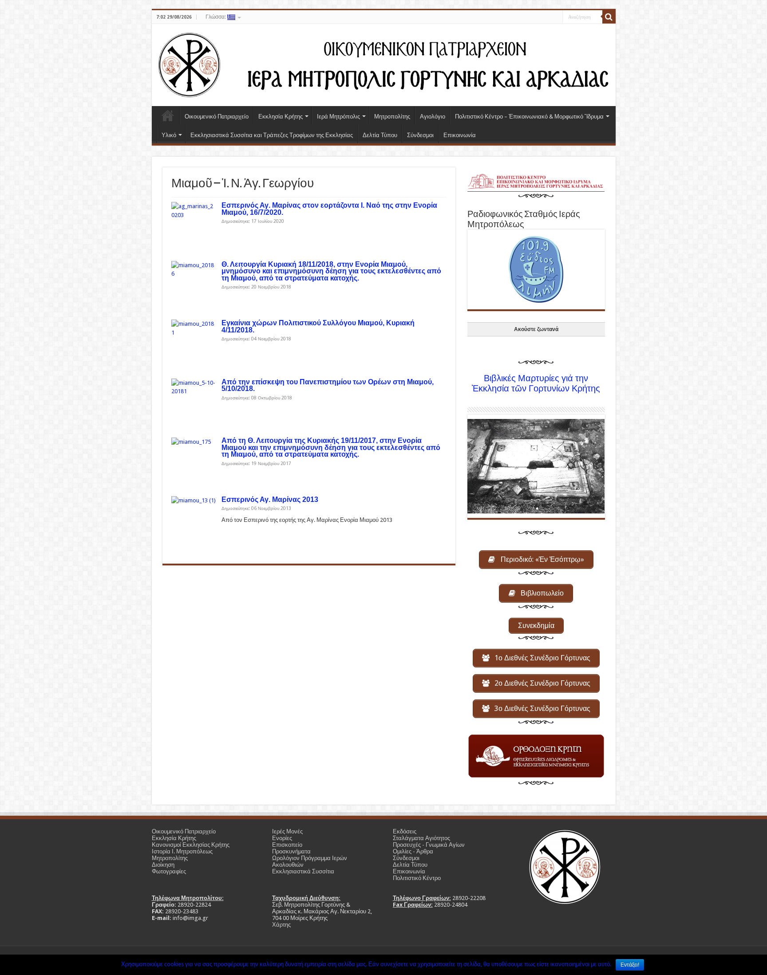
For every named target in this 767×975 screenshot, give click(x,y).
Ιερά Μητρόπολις (338, 116)
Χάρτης (281, 924)
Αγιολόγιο (432, 116)
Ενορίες (282, 838)
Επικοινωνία (459, 135)
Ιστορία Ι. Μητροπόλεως (182, 851)
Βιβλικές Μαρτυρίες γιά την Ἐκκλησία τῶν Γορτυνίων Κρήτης (536, 383)
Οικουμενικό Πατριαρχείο (217, 116)
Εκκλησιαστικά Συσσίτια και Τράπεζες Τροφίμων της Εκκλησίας (271, 135)
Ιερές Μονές (287, 831)
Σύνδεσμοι (420, 135)
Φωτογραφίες (169, 871)
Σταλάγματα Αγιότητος (421, 838)
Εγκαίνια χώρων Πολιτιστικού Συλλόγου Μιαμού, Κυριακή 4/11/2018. (318, 326)
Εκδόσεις (404, 831)
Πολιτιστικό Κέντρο (417, 878)
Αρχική (167, 115)
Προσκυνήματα (291, 851)
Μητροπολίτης (392, 116)
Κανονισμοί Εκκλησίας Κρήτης (190, 844)
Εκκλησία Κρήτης (280, 116)
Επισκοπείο (287, 844)
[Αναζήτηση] (609, 17)
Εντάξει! (630, 965)
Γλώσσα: (216, 17)
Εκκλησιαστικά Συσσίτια (303, 871)
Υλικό (169, 135)
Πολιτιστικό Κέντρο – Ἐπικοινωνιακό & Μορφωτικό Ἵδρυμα (529, 116)
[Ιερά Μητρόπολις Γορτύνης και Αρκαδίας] (383, 63)
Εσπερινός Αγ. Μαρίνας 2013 (269, 499)
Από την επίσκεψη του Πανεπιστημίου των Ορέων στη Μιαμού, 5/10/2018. (327, 385)
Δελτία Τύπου (380, 135)
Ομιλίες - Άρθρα (413, 851)
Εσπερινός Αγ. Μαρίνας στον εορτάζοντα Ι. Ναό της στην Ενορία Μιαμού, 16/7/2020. (329, 208)
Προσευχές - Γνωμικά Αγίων (429, 844)
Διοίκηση (163, 864)
